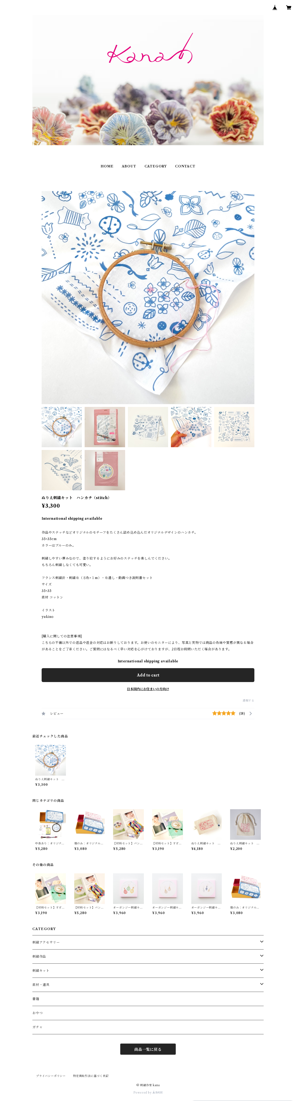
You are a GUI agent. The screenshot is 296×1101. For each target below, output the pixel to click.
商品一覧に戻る (148, 1049)
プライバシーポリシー (51, 1076)
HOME (107, 166)
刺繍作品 (39, 956)
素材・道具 (40, 985)
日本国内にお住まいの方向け (148, 689)
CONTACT (185, 166)
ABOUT (129, 166)
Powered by (143, 1092)
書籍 (35, 999)
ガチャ (37, 1027)
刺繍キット (40, 971)
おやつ (37, 1013)
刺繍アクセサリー (46, 942)
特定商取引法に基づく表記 (91, 1076)
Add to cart (148, 675)
